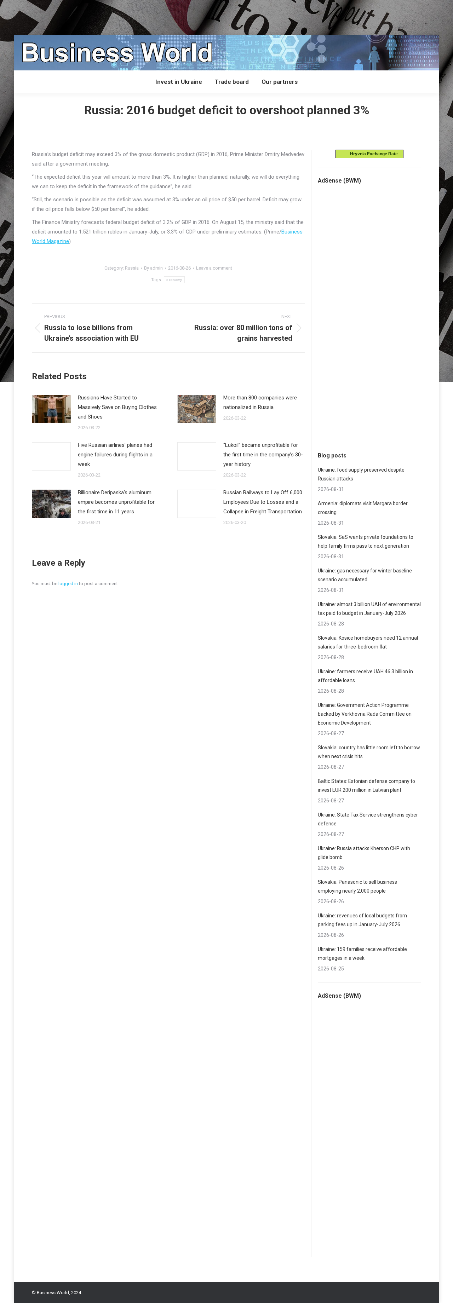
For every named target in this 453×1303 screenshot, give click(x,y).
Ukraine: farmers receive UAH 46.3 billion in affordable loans (365, 676)
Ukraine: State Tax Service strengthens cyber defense (368, 819)
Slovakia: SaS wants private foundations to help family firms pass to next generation (365, 541)
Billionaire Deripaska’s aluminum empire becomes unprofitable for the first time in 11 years (116, 502)
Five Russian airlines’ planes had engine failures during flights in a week (115, 454)
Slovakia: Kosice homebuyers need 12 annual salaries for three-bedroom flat (368, 642)
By (153, 268)
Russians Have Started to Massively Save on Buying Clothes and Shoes (117, 407)
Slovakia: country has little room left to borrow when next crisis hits (369, 752)
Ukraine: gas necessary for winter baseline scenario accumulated (365, 575)
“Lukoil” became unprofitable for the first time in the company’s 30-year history (263, 454)
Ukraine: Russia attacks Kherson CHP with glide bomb (364, 853)
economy (174, 280)
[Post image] (51, 409)
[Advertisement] (129, 16)
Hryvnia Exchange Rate (372, 153)
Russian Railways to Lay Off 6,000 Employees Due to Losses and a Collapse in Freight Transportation (262, 502)
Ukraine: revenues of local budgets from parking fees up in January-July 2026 (362, 920)
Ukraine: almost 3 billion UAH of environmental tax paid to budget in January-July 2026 (369, 608)
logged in (68, 583)
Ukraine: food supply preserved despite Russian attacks (361, 474)
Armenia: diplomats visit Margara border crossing (363, 508)
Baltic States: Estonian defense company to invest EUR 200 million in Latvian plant (366, 785)
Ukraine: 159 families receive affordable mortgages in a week (362, 953)
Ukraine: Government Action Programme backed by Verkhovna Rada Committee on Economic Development (365, 714)
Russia (132, 268)
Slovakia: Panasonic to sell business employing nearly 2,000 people (357, 886)
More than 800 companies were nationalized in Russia (260, 402)
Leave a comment (214, 268)
